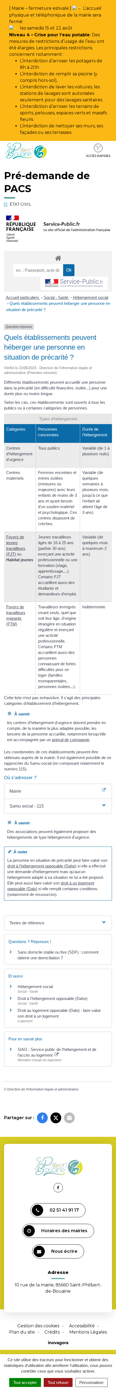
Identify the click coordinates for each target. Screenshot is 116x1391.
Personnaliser (91, 1382)
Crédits (52, 1332)
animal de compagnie (70, 739)
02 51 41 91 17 (64, 1210)
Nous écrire (64, 1251)
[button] (58, 806)
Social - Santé (56, 297)
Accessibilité (82, 1325)
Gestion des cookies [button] (38, 1325)
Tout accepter (25, 1382)
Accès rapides (98, 156)
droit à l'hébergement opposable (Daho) (41, 866)
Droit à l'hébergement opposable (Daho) (52, 998)
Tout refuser (58, 1382)
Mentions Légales (88, 1332)
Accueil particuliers (23, 297)
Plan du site (22, 1332)
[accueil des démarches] (58, 258)
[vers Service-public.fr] (74, 283)
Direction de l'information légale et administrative (43, 1089)
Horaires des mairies (64, 1230)
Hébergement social (90, 297)
